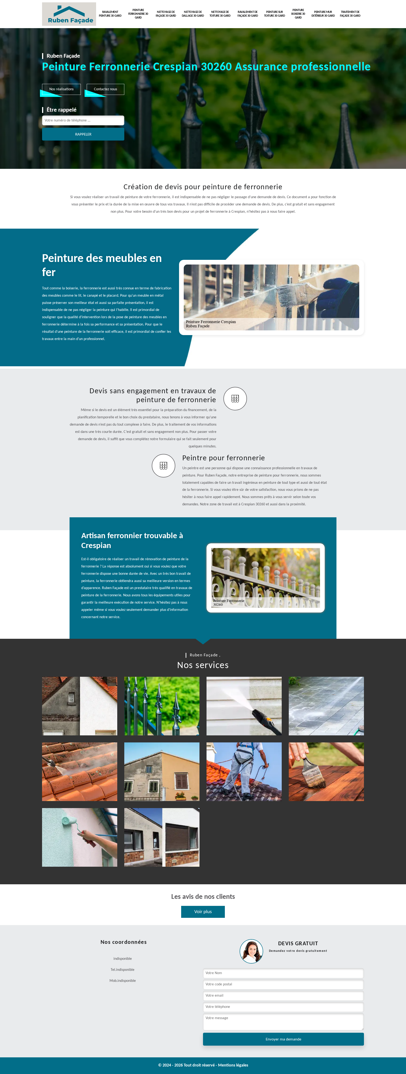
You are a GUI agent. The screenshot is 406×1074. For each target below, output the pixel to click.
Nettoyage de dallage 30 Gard (193, 14)
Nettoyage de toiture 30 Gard (220, 14)
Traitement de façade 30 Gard (350, 14)
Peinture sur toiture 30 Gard (274, 14)
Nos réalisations (61, 89)
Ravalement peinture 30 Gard (110, 14)
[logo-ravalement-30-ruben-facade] (69, 14)
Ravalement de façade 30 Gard (248, 14)
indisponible (125, 970)
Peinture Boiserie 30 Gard (298, 14)
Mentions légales (233, 1065)
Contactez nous (105, 89)
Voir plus (203, 911)
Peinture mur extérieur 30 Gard (323, 14)
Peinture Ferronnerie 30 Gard (138, 14)
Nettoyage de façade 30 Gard (166, 14)
